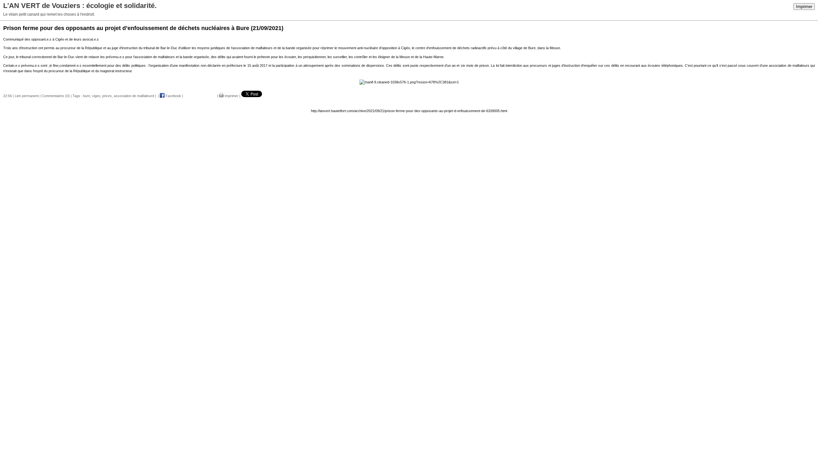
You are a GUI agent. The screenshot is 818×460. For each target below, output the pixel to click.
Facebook (173, 96)
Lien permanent (27, 96)
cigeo (96, 96)
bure (86, 96)
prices (107, 96)
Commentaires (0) (56, 96)
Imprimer (804, 6)
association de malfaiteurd (134, 96)
